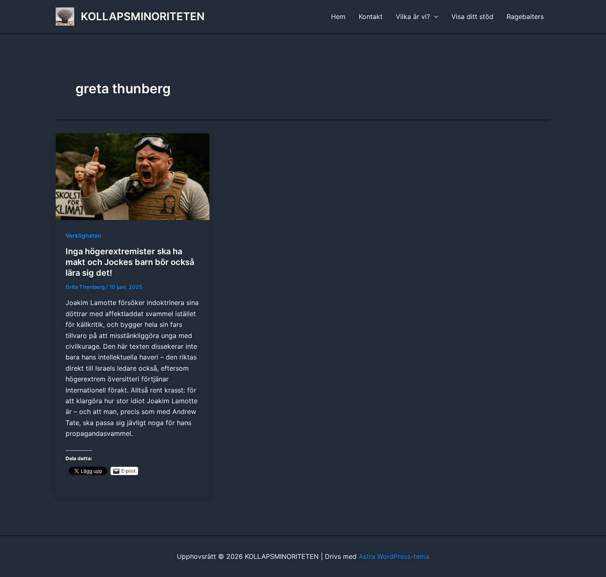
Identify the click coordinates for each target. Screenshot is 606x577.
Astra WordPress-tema (394, 556)
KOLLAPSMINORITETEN (142, 16)
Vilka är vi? (413, 16)
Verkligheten (83, 235)
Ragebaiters (525, 16)
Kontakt (371, 16)
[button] (434, 16)
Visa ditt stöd (472, 16)
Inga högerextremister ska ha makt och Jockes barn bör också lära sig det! (130, 262)
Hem (338, 16)
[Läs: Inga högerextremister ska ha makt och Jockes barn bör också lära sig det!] (132, 176)
